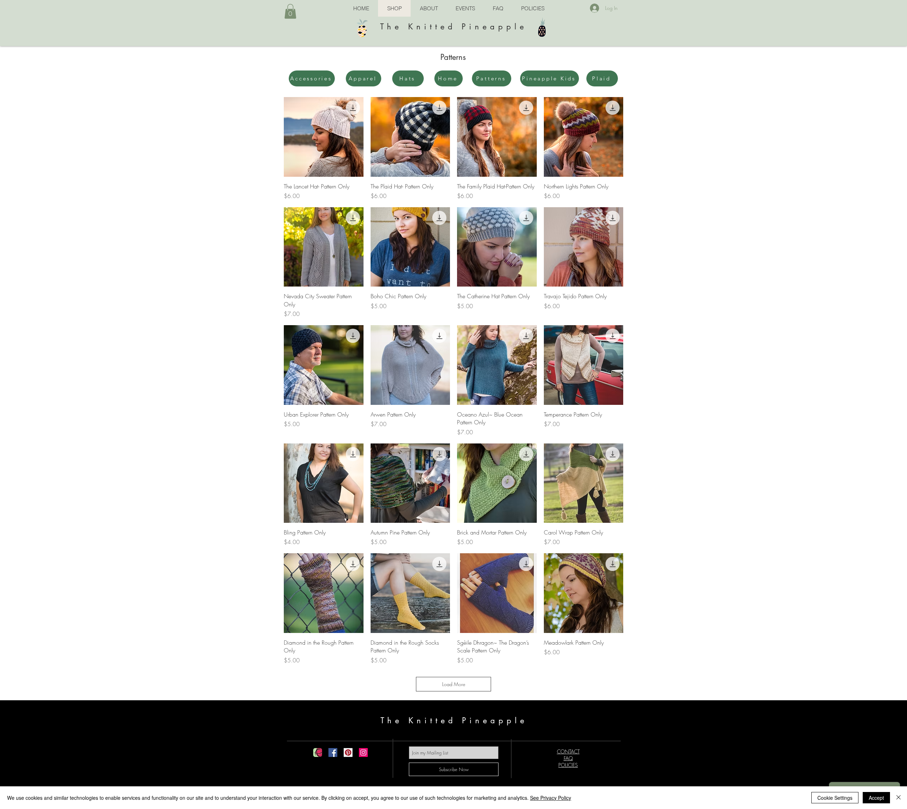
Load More (453, 684)
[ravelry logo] (317, 752)
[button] (290, 11)
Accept (876, 797)
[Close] (898, 797)
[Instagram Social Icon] (363, 752)
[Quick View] (324, 137)
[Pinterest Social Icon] (348, 752)
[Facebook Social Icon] (332, 752)
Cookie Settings (834, 797)
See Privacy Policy (550, 797)
